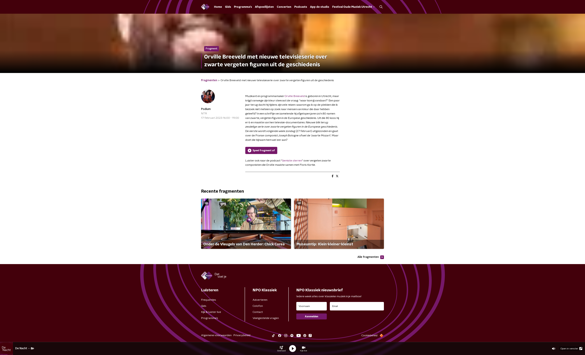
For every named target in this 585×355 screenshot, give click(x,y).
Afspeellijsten (264, 7)
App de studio (319, 7)
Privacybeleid (241, 335)
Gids (228, 7)
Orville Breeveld (295, 96)
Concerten (284, 7)
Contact (258, 312)
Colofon (258, 306)
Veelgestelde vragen (266, 318)
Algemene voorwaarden (216, 335)
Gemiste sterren (292, 160)
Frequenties (208, 300)
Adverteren (260, 300)
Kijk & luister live (211, 312)
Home (218, 7)
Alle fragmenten (368, 257)
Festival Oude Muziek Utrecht (352, 7)
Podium (206, 109)
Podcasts (300, 7)
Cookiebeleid (369, 335)
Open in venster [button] (569, 348)
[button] (281, 348)
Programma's (243, 7)
